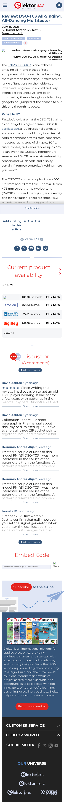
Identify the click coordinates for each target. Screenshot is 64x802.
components (13, 43)
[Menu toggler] (5, 5)
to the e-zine (33, 587)
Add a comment (31, 370)
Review (35, 39)
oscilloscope (10, 128)
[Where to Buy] (60, 272)
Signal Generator (13, 39)
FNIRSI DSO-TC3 (19, 65)
